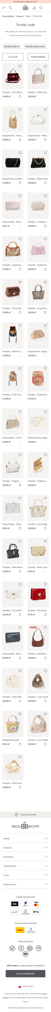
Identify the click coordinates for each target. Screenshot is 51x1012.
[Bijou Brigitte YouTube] (25, 954)
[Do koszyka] (20, 96)
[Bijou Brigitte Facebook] (21, 948)
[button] (34, 7)
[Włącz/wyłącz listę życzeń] (20, 66)
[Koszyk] (47, 7)
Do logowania (26, 973)
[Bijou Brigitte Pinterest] (38, 948)
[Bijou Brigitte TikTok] (12, 948)
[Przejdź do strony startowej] (25, 7)
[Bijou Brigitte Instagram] (30, 948)
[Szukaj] (10, 7)
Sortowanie (38, 56)
